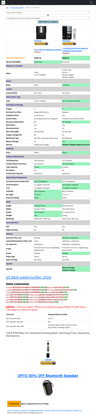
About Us (16, 410)
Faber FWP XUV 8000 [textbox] (14, 13)
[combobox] (48, 12)
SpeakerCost (77, 410)
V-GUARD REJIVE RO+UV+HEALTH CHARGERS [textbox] (23, 18)
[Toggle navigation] (91, 2)
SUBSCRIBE (14, 404)
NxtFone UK (56, 410)
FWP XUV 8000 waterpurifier (47, 50)
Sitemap (48, 410)
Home (9, 410)
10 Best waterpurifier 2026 (28, 277)
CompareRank (66, 410)
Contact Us (24, 410)
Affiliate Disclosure (36, 410)
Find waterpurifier (17, 8)
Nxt (7, 8)
